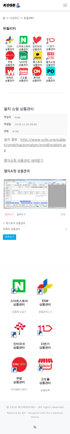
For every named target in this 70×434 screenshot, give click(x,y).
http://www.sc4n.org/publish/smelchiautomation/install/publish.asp (35, 145)
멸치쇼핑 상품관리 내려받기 (23, 160)
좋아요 (9, 214)
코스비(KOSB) (26, 407)
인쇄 (63, 214)
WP (23, 413)
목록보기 (9, 237)
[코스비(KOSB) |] (11, 5)
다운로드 (15, 18)
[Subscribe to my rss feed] (35, 427)
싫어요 (21, 214)
